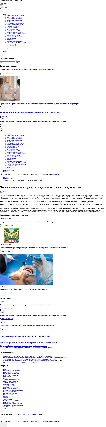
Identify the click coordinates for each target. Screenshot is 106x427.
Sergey (3, 109)
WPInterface (56, 174)
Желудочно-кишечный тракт (15, 24)
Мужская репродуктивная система (16, 33)
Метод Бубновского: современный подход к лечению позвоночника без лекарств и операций (33, 121)
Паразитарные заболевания (14, 41)
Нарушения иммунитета (13, 35)
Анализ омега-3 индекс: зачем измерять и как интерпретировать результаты (27, 69)
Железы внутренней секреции (15, 23)
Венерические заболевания (14, 18)
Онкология (10, 39)
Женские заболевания (13, 26)
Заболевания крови (12, 27)
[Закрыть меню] (1, 411)
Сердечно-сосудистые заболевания (16, 44)
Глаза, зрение (10, 21)
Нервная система (11, 38)
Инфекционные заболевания (15, 32)
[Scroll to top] (3, 424)
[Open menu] (1, 11)
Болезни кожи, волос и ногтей (15, 15)
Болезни (5, 14)
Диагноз (5, 48)
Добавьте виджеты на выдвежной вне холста (30, 414)
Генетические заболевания (14, 20)
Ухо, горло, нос (11, 47)
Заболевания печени (12, 29)
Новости (5, 51)
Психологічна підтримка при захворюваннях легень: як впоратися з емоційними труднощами (34, 248)
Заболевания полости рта (14, 30)
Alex (2, 75)
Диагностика (3, 3)
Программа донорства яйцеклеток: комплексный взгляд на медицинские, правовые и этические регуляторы (39, 104)
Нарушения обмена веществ (15, 36)
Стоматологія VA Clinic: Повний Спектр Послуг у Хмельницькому (24, 289)
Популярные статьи (8, 50)
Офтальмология (7, 399)
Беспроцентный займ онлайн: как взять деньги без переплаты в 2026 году (26, 222)
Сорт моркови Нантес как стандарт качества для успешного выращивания (27, 325)
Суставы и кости (11, 45)
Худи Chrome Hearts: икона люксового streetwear (17, 362)
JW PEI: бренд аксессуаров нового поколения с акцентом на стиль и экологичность (30, 112)
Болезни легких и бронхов (14, 17)
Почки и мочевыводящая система (16, 42)
